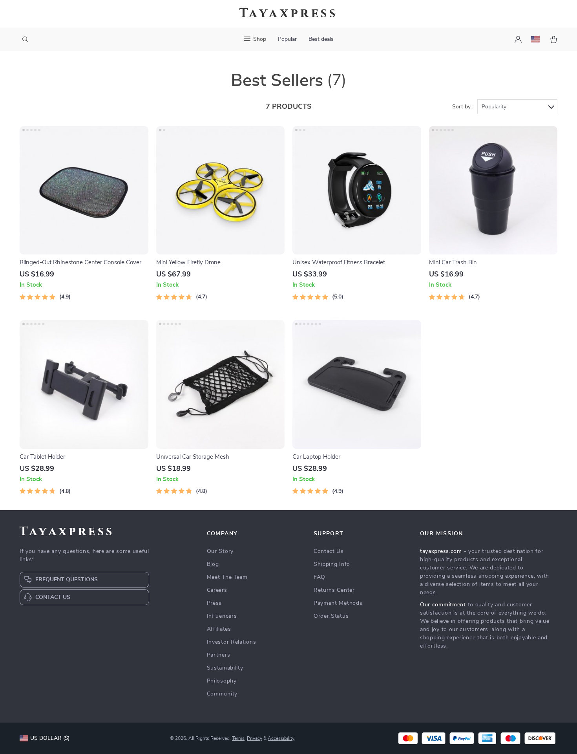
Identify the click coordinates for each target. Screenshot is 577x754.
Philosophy (222, 681)
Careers (217, 590)
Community (222, 694)
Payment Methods (338, 603)
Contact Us (329, 551)
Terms (238, 738)
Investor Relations (231, 642)
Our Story (220, 551)
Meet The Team (227, 577)
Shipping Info (332, 564)
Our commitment (443, 605)
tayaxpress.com (441, 551)
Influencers (222, 616)
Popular (287, 39)
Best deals (321, 39)
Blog (213, 564)
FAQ (319, 577)
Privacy (254, 738)
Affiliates (219, 629)
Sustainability (225, 668)
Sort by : (462, 107)
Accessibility (281, 738)
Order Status (331, 616)
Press (214, 603)
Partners (218, 655)
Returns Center (334, 590)
